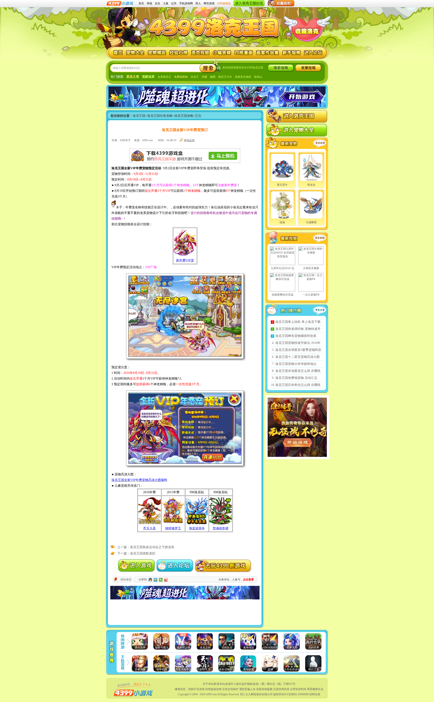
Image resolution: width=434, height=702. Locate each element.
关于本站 (208, 684)
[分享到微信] (161, 580)
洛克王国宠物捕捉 (156, 53)
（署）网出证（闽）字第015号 (277, 684)
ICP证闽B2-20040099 (296, 694)
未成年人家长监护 (236, 684)
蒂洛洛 (311, 184)
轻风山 (258, 76)
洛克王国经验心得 (178, 53)
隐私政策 (253, 684)
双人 (198, 3)
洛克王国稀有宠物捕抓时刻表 (295, 336)
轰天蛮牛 (282, 184)
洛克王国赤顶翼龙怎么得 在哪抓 (298, 371)
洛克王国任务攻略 (159, 115)
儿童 (165, 3)
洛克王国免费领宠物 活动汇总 (296, 378)
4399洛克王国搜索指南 (280, 67)
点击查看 (248, 579)
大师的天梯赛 (311, 268)
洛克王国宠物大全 (135, 53)
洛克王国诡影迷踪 (142, 553)
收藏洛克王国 (307, 31)
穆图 (212, 76)
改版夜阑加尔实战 (282, 294)
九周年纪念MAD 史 (282, 268)
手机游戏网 (186, 3)
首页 (141, 3)
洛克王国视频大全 (289, 238)
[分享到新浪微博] (166, 580)
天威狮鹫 (311, 222)
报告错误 (125, 579)
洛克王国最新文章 (320, 310)
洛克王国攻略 (183, 115)
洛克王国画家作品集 (268, 53)
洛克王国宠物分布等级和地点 (295, 364)
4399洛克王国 (215, 25)
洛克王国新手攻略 (291, 53)
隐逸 (282, 222)
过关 (174, 3)
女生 (157, 3)
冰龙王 (195, 76)
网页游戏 (209, 3)
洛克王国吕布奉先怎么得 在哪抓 (298, 385)
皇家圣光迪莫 (243, 76)
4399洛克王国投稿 (308, 67)
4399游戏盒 (224, 3)
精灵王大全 (225, 76)
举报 (149, 3)
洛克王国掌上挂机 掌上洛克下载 (298, 322)
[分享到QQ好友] (150, 580)
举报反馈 (189, 140)
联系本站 (219, 684)
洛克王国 (115, 53)
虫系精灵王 (164, 76)
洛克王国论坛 (313, 53)
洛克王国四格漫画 (243, 53)
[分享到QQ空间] (156, 580)
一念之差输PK (311, 294)
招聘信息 (314, 694)
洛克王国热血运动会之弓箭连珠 (152, 547)
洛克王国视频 (200, 53)
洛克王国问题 (222, 53)
